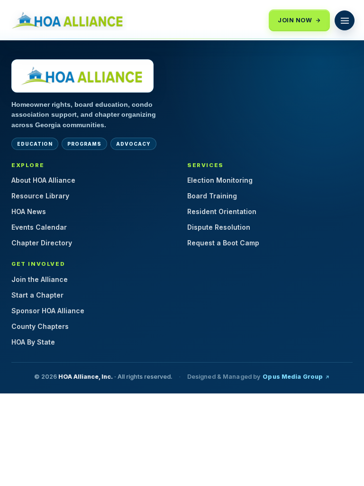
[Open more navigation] (345, 20)
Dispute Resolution (218, 227)
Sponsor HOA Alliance (47, 311)
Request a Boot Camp (223, 243)
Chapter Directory (41, 243)
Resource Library (40, 196)
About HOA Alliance (43, 180)
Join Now (295, 20)
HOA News (28, 211)
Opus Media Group (293, 376)
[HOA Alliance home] (82, 76)
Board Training (212, 196)
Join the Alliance (39, 279)
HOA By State (33, 342)
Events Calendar (39, 227)
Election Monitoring (220, 180)
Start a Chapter (37, 295)
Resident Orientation (221, 211)
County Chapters (40, 326)
